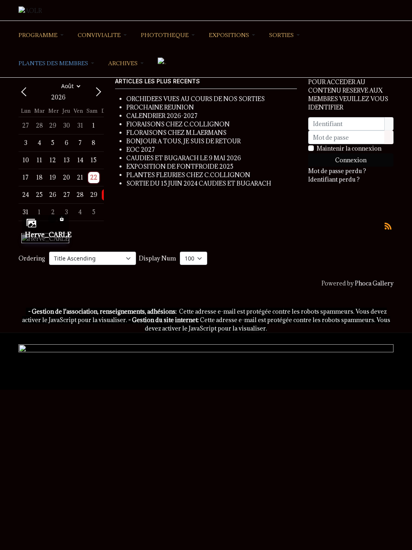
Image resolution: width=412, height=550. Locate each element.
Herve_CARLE (48, 234)
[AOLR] (30, 10)
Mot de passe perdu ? (337, 171)
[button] (42, 35)
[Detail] (52, 218)
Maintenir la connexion (349, 148)
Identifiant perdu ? (334, 179)
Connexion (351, 160)
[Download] (62, 218)
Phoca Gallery (374, 283)
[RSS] (387, 225)
